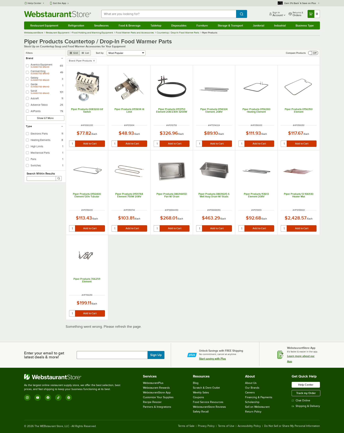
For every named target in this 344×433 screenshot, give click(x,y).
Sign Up (156, 355)
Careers (250, 392)
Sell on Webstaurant (257, 406)
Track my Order (306, 393)
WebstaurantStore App (157, 392)
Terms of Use (226, 426)
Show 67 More (45, 118)
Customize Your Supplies (158, 397)
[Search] (59, 178)
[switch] (313, 53)
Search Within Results (41, 173)
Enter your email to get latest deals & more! (44, 355)
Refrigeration (76, 25)
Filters (29, 53)
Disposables (179, 25)
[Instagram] (27, 397)
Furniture (202, 25)
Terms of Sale (186, 426)
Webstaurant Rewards (156, 387)
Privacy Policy (206, 426)
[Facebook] (48, 397)
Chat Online (303, 400)
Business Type (305, 25)
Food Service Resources (208, 402)
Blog (195, 382)
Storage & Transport (230, 25)
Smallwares (101, 25)
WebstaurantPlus (153, 382)
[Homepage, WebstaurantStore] (57, 14)
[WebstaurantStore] (74, 377)
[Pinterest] (68, 397)
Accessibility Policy (249, 426)
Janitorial (258, 25)
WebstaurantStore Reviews (209, 406)
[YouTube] (37, 397)
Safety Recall (201, 411)
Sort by (100, 53)
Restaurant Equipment (44, 25)
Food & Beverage (130, 25)
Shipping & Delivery (308, 406)
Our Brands (252, 387)
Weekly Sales (201, 392)
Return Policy (253, 411)
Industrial (280, 25)
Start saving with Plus (212, 358)
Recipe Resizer (152, 402)
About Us (251, 382)
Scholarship (252, 402)
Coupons (198, 397)
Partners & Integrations (157, 406)
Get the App (59, 3)
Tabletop (155, 25)
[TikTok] (58, 397)
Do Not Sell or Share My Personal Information (292, 426)
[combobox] (168, 14)
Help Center (34, 3)
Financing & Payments (258, 397)
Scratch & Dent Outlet (206, 387)
